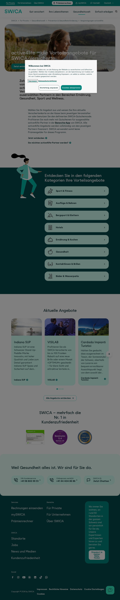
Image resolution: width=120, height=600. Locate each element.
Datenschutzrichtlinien (47, 81)
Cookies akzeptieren (71, 88)
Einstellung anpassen (49, 88)
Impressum (32, 81)
